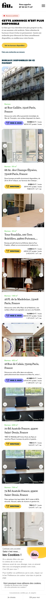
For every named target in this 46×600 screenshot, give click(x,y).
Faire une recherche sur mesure (13, 52)
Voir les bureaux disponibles (15, 45)
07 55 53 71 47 (26, 7)
